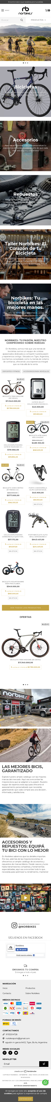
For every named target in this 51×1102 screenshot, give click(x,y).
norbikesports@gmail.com (18, 1038)
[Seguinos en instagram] (5, 1053)
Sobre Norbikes (32, 993)
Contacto (7, 993)
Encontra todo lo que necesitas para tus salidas (25, 2)
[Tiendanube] (25, 1072)
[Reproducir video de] (25, 898)
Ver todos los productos (25, 608)
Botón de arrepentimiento (25, 1086)
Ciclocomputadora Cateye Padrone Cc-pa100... (13, 446)
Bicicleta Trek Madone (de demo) (13, 397)
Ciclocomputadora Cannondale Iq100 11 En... (13, 536)
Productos (30, 988)
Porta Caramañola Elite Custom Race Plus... (38, 489)
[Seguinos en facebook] (10, 1053)
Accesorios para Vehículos (36, 371)
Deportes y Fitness (11, 371)
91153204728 (11, 1034)
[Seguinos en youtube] (16, 1053)
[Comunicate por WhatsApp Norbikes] (45, 1082)
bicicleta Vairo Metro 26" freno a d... (13, 489)
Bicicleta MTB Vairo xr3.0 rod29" (38, 436)
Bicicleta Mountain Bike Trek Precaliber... (13, 583)
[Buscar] (21, 20)
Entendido (25, 1099)
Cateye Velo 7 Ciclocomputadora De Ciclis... (38, 403)
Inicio (5, 988)
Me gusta (22, 949)
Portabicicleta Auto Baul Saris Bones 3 (38, 536)
